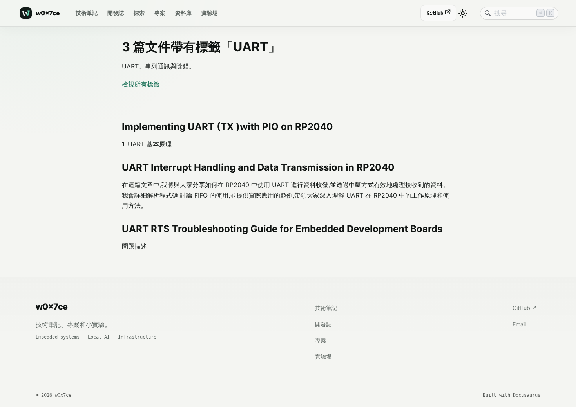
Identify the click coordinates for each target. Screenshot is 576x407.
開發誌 (115, 13)
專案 (159, 13)
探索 (139, 13)
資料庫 (183, 13)
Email (519, 324)
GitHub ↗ (525, 307)
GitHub (435, 13)
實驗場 (209, 13)
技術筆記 (87, 13)
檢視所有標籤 (140, 84)
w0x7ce (51, 306)
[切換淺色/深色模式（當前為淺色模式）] (462, 13)
